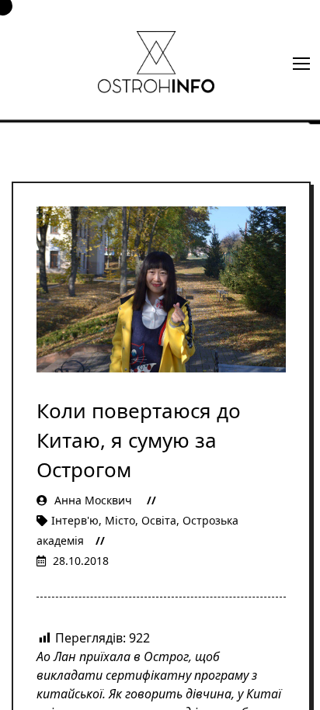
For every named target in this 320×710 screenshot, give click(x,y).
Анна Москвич (93, 500)
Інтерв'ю (75, 520)
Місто (120, 520)
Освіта (158, 520)
